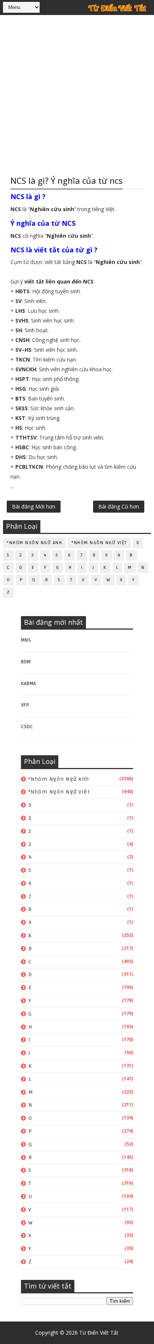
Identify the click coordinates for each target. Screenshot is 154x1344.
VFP (25, 705)
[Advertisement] (77, 94)
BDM (26, 662)
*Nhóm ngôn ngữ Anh (34, 543)
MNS (26, 640)
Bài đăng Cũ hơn (118, 506)
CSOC (27, 727)
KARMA (28, 684)
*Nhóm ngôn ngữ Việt (99, 543)
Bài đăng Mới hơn (33, 506)
